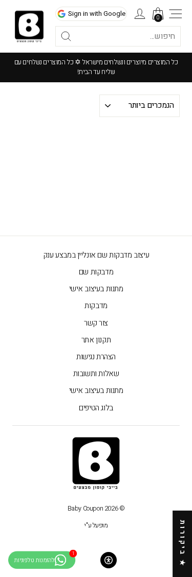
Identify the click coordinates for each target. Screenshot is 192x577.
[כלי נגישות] (108, 560)
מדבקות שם (96, 272)
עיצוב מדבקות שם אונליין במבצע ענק (96, 255)
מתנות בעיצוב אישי (96, 288)
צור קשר (96, 323)
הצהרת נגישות (96, 356)
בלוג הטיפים (96, 407)
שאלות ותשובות (96, 373)
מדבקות (96, 305)
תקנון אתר (96, 339)
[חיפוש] (53, 36)
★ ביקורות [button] (182, 544)
